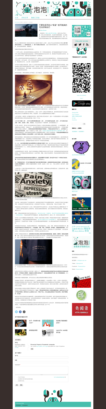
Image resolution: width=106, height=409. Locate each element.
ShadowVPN (75, 112)
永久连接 (16, 347)
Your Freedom (75, 114)
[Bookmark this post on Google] (24, 311)
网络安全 (80, 229)
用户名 (16, 355)
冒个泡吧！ (18, 339)
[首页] (53, 9)
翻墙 (80, 231)
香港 (87, 231)
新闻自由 (85, 226)
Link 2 (81, 98)
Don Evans (17, 22)
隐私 (83, 231)
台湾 (77, 226)
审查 (79, 226)
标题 (16, 360)
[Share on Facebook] (20, 311)
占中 (73, 227)
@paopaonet (79, 263)
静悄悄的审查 (33, 330)
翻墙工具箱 (35, 18)
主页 (16, 18)
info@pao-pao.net (81, 260)
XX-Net (74, 118)
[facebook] (84, 44)
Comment (17, 364)
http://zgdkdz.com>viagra (42, 346)
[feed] (87, 44)
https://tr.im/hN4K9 (81, 95)
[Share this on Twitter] (16, 311)
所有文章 (24, 18)
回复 (32, 349)
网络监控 (76, 231)
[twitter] (80, 44)
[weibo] (75, 44)
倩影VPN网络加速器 (77, 116)
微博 (82, 226)
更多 (90, 233)
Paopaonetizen (81, 266)
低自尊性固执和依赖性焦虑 (78, 154)
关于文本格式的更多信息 (59, 377)
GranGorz (74, 120)
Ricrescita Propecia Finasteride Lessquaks (43, 344)
